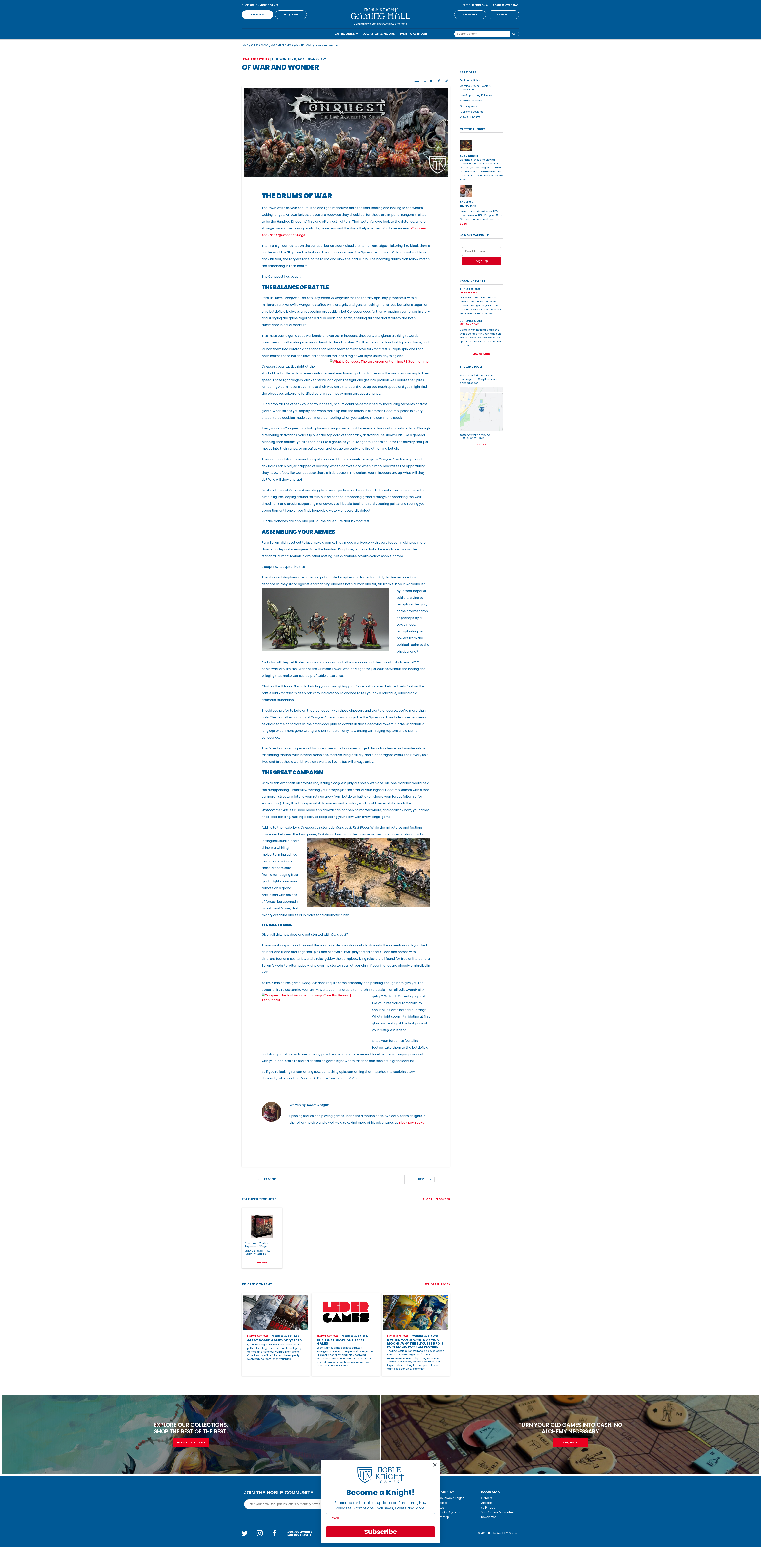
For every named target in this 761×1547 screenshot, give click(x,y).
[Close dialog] (434, 1464)
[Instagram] (260, 1533)
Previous (270, 1179)
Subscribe (380, 1531)
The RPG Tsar (468, 205)
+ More (463, 224)
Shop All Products (436, 1199)
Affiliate (486, 1503)
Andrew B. (467, 202)
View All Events (481, 354)
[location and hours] (481, 409)
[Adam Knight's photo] (481, 145)
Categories (345, 34)
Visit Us (481, 444)
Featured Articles (470, 80)
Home (245, 45)
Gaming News (303, 45)
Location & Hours (378, 34)
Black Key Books (411, 1122)
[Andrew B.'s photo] (481, 191)
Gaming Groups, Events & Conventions (475, 87)
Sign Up (482, 261)
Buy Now (262, 1262)
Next (421, 1179)
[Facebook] (274, 1533)
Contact (503, 14)
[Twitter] (245, 1533)
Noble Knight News (282, 45)
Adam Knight (316, 59)
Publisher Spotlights (471, 111)
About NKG (470, 14)
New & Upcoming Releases (476, 95)
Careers (486, 1498)
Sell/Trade (291, 14)
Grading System (448, 1512)
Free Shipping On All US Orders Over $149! (491, 5)
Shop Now (258, 14)
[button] (431, 81)
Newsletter (488, 1517)
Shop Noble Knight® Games (260, 5)
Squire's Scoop (259, 45)
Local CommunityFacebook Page (299, 1533)
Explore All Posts (437, 1284)
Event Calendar (413, 34)
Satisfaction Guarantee (497, 1512)
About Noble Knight (450, 1498)
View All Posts (470, 117)
